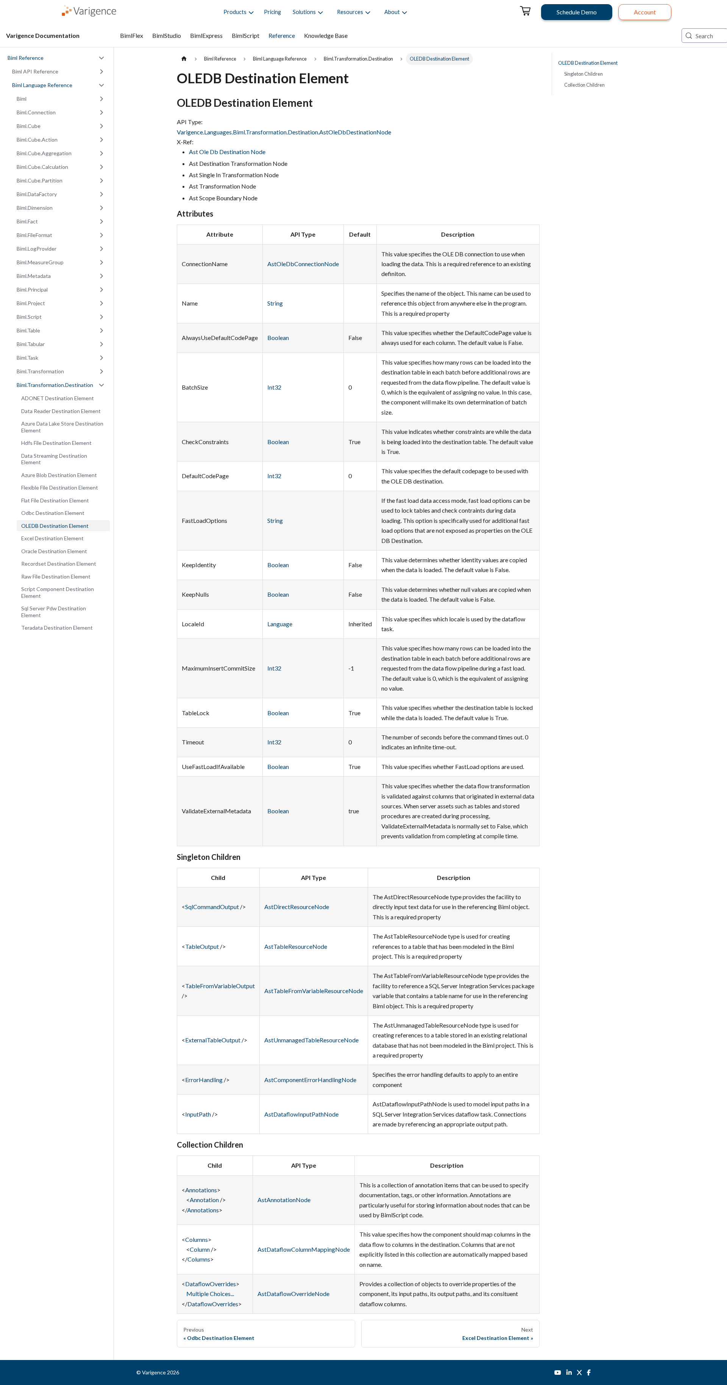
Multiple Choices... (210, 1293)
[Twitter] (579, 1372)
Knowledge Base (326, 35)
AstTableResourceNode (295, 946)
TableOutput (202, 946)
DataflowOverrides (210, 1283)
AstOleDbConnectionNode (303, 263)
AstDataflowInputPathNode (301, 1114)
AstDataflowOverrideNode (293, 1293)
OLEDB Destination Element (588, 63)
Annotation (204, 1199)
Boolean (278, 337)
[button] (235, 12)
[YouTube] (557, 1372)
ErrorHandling (204, 1079)
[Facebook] (589, 1372)
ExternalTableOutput (212, 1039)
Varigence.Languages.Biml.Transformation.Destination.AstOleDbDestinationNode (284, 132)
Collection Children (584, 85)
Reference (281, 35)
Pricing (272, 12)
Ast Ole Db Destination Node (227, 151)
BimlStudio (166, 35)
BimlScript (245, 35)
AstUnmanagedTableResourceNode (311, 1039)
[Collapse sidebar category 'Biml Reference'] (101, 58)
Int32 (274, 387)
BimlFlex (131, 35)
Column (200, 1249)
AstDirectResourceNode (296, 906)
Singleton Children (583, 74)
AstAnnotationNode (283, 1199)
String (275, 303)
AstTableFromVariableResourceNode (313, 990)
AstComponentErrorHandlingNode (310, 1079)
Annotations (201, 1189)
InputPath (198, 1114)
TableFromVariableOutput (220, 985)
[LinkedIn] (569, 1372)
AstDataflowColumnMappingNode (303, 1249)
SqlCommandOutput (212, 906)
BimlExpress (206, 35)
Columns (196, 1239)
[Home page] (184, 59)
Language (279, 623)
